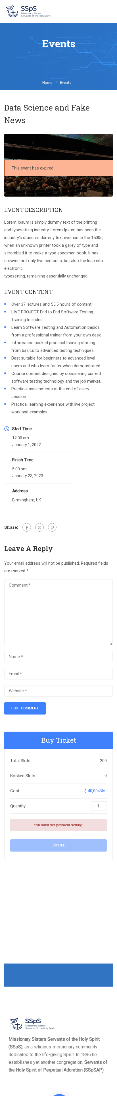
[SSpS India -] (28, 11)
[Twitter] (39, 527)
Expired (59, 845)
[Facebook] (26, 527)
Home (47, 82)
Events (65, 82)
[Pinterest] (52, 527)
